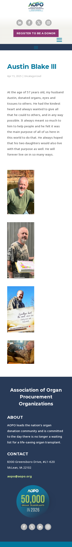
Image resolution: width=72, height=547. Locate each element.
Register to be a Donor (36, 33)
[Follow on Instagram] (48, 22)
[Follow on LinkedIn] (19, 22)
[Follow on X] (39, 22)
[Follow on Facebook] (29, 22)
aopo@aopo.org (19, 476)
